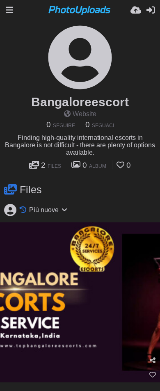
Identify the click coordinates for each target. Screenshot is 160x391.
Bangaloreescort (80, 102)
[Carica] (135, 10)
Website (84, 113)
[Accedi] (150, 10)
